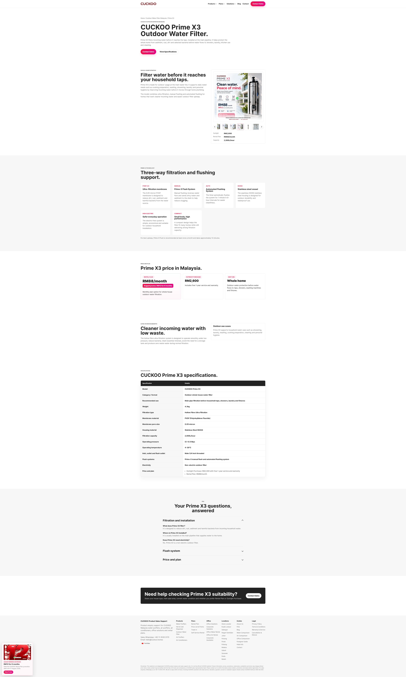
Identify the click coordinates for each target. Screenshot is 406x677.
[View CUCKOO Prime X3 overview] (217, 126)
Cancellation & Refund (257, 634)
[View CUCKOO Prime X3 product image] (248, 126)
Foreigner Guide (242, 641)
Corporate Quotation (209, 639)
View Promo (8, 672)
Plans (221, 4)
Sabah (224, 650)
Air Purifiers (180, 637)
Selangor (225, 630)
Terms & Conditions (258, 627)
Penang (224, 638)
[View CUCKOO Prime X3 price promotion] (240, 126)
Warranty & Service (258, 630)
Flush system (171, 550)
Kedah (224, 659)
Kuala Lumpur (226, 627)
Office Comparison (243, 638)
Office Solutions (211, 624)
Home (143, 18)
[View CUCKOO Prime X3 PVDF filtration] (232, 126)
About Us (240, 624)
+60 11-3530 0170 (162, 637)
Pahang (224, 644)
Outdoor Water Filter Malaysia (156, 18)
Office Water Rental (213, 632)
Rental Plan (195, 624)
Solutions (230, 4)
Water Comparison (243, 633)
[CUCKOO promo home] (148, 3)
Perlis (223, 656)
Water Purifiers (181, 624)
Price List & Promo (197, 627)
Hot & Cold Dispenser (180, 628)
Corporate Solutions (209, 628)
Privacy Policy (257, 624)
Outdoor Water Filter (181, 633)
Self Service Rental (197, 633)
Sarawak (225, 653)
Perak (224, 641)
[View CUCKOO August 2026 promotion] (17, 652)
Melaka (224, 647)
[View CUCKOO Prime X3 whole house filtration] (255, 126)
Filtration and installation (179, 520)
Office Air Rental (212, 635)
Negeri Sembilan (227, 633)
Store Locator (226, 624)
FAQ (238, 627)
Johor (224, 636)
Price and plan (172, 559)
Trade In (194, 630)
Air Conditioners (181, 640)
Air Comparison (242, 636)
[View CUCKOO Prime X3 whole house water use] (225, 126)
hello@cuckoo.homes (154, 640)
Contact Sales (258, 4)
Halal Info (240, 644)
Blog (239, 4)
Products (211, 4)
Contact (246, 4)
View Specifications (168, 52)
